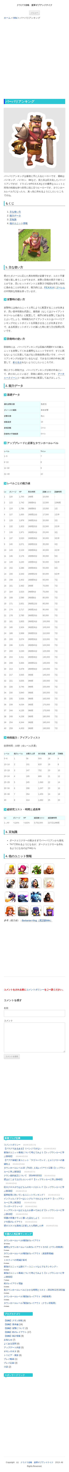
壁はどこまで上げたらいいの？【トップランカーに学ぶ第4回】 (33, 1179)
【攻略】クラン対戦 (13, 1320)
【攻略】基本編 (11, 1324)
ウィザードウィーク (13, 1206)
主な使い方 (15, 211)
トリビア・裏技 (11, 1355)
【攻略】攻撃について (14, 1328)
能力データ (15, 215)
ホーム (7, 18)
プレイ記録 (9, 1363)
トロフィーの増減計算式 (15, 1260)
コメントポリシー (35, 989)
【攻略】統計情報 (12, 1336)
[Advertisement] (34, 58)
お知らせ (8, 1340)
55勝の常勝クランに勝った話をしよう (21, 1218)
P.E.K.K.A (49, 287)
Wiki (15, 18)
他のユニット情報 (19, 223)
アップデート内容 (12, 1347)
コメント (8, 1020)
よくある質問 (10, 1343)
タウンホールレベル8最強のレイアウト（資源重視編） (29, 1253)
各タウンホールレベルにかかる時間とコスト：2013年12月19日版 (34, 1290)
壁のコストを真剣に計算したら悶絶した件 (23, 1225)
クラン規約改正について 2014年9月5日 (23, 1175)
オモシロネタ (10, 1351)
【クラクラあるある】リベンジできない (22, 1148)
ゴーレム (60, 287)
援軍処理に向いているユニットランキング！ (25, 1195)
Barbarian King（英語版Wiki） (37, 920)
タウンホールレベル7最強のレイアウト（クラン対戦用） (30, 1303)
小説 (6, 1367)
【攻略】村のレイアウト (15, 1332)
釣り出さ (17, 362)
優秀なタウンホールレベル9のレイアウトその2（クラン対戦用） (34, 1247)
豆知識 (13, 219)
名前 (6, 1008)
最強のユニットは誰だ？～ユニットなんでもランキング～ (31, 1266)
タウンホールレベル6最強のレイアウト (22, 1240)
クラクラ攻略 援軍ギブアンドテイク (34, 5)
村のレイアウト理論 (13, 1283)
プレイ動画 (9, 1359)
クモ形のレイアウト (13, 1222)
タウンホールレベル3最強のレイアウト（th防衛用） (28, 1296)
